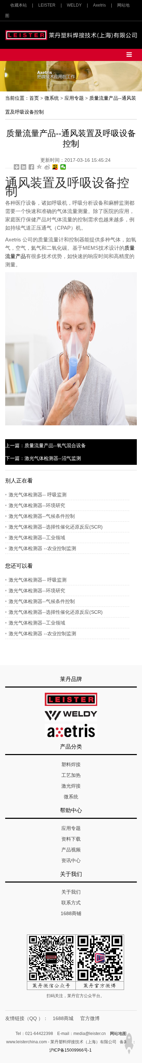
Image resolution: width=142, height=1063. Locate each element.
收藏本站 (18, 5)
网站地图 (118, 1033)
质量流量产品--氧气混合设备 (55, 445)
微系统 (51, 98)
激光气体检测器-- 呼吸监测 (38, 494)
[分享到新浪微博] (47, 167)
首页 (34, 98)
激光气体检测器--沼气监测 (52, 458)
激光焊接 (71, 786)
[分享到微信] (63, 167)
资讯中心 (71, 860)
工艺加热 (71, 775)
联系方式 (71, 902)
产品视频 (71, 849)
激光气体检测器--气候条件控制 (42, 516)
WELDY (74, 5)
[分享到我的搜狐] (55, 167)
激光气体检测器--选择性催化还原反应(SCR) (56, 527)
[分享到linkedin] (24, 167)
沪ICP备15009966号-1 (70, 1050)
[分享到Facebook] (31, 167)
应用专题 (74, 98)
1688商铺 (71, 913)
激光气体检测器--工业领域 (37, 537)
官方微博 (90, 1018)
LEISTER (46, 5)
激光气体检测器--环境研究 (37, 505)
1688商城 (63, 1018)
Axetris (99, 5)
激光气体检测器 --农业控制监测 (42, 548)
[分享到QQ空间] (39, 167)
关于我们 (71, 892)
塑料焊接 (71, 764)
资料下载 (71, 839)
